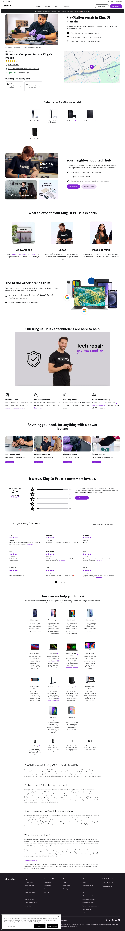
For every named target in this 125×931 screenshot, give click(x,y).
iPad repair (53, 717)
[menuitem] (39, 6)
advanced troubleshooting (14, 408)
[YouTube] (116, 920)
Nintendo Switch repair (34, 687)
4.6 (17, 61)
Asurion (5, 1)
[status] (25, 541)
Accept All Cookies (52, 926)
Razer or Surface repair (71, 654)
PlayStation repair (53, 687)
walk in (14, 254)
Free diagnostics (77, 33)
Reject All (40, 926)
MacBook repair (34, 653)
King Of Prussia (26, 47)
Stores (111, 1)
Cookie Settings (11, 926)
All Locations (8, 47)
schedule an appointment (28, 254)
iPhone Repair (34, 620)
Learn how (38, 408)
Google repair (71, 620)
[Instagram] (106, 920)
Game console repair (89, 687)
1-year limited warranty (79, 41)
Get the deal (86, 12)
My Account (119, 1)
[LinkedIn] (119, 920)
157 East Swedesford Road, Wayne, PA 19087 (23, 69)
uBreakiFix (10, 1)
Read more (30, 544)
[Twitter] (109, 920)
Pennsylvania (17, 47)
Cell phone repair (89, 620)
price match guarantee (72, 667)
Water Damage (34, 746)
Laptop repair (53, 653)
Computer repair (89, 653)
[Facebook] (113, 920)
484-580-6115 (13, 65)
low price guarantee (95, 33)
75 (68, 582)
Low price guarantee (31, 860)
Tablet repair (71, 717)
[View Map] (92, 67)
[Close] (58, 916)
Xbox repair (71, 687)
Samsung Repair (53, 620)
